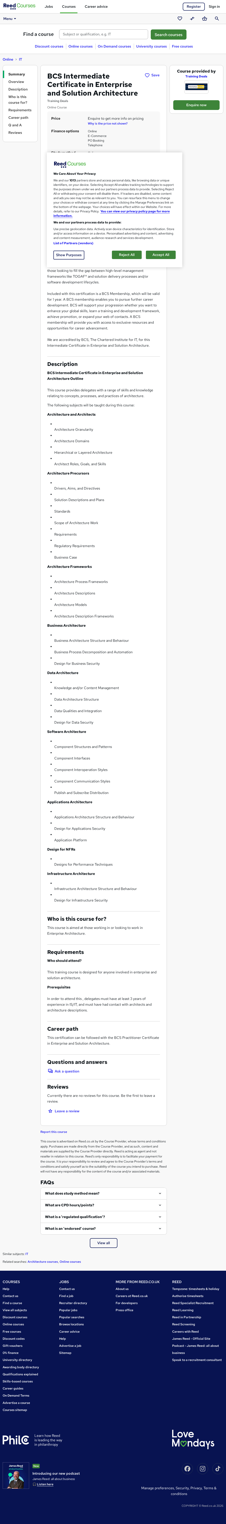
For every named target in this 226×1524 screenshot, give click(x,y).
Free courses (182, 46)
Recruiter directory (73, 1303)
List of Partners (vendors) (73, 243)
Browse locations (71, 1324)
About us (122, 1289)
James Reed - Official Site (191, 1339)
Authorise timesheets (187, 1296)
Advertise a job (70, 1346)
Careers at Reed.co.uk (132, 1296)
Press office (124, 1310)
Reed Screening (183, 1324)
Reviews (15, 132)
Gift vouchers (13, 1346)
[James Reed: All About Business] (16, 1475)
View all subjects (15, 1310)
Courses (69, 6)
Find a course (38, 34)
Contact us (10, 1296)
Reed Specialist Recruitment (193, 1303)
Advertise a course (16, 1403)
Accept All (161, 254)
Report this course (53, 1132)
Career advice (96, 6)
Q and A (15, 125)
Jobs (49, 6)
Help (6, 1289)
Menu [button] (7, 18)
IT (20, 59)
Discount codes (14, 1339)
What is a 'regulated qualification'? (75, 1217)
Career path (18, 117)
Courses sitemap (15, 1410)
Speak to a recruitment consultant (197, 1360)
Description (18, 89)
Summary (16, 74)
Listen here (45, 1484)
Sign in (214, 6)
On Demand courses (114, 46)
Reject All (127, 254)
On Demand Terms (16, 1395)
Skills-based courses (18, 1381)
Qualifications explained (20, 1374)
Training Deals (196, 76)
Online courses (80, 46)
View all (103, 1243)
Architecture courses (43, 1262)
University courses (151, 46)
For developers (127, 1303)
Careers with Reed (185, 1332)
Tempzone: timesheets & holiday (195, 1289)
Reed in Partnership (186, 1317)
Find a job (66, 1296)
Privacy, (196, 1488)
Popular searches (71, 1317)
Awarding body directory (21, 1367)
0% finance (11, 1353)
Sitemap (65, 1353)
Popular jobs (68, 1310)
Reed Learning (183, 1310)
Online (8, 59)
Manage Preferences (157, 1488)
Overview (16, 81)
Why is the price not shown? (108, 123)
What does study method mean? (72, 1193)
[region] (114, 209)
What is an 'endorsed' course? (70, 1228)
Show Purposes (69, 255)
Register (194, 6)
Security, (183, 1488)
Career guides (13, 1388)
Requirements (20, 110)
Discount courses (49, 46)
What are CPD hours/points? (69, 1205)
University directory (17, 1360)
